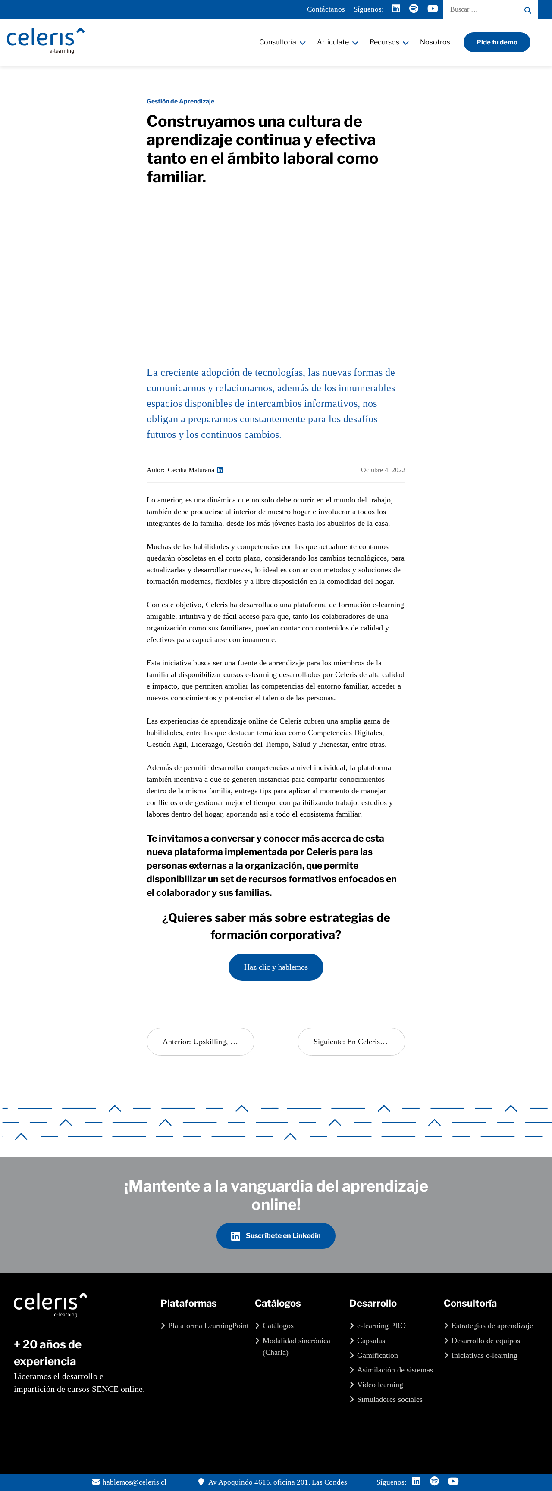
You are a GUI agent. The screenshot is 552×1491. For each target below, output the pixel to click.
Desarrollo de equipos (486, 1340)
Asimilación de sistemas (395, 1370)
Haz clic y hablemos (276, 967)
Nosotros (435, 42)
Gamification (377, 1355)
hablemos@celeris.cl (134, 1482)
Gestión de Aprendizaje (180, 101)
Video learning (380, 1384)
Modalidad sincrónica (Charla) (296, 1346)
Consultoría (277, 42)
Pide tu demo (497, 42)
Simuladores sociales (390, 1399)
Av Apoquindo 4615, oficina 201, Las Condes (277, 1482)
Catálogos (278, 1325)
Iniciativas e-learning (485, 1355)
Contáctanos (326, 9)
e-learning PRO (381, 1325)
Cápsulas (371, 1340)
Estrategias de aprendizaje (492, 1325)
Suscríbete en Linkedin (283, 1236)
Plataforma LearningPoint (208, 1325)
